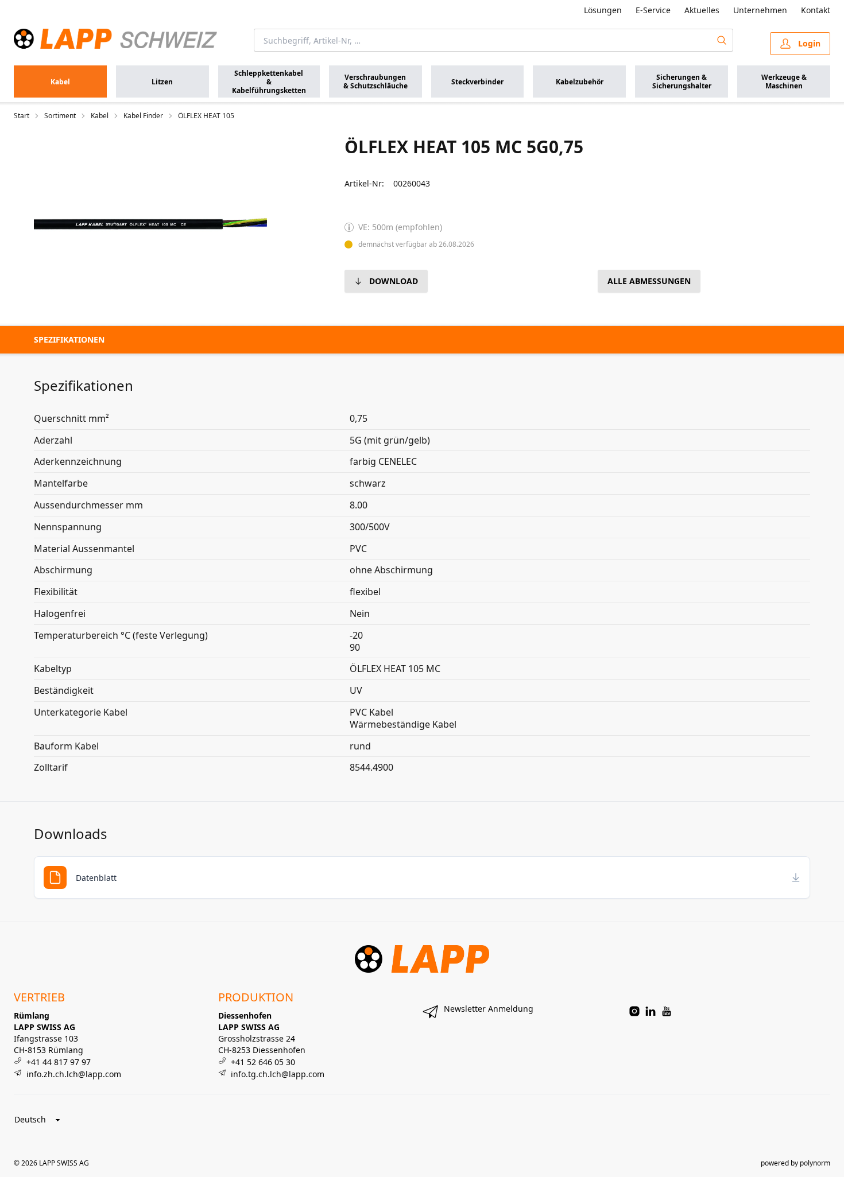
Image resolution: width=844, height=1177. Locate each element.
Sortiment (60, 116)
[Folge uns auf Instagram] (634, 1011)
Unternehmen (760, 10)
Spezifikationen (69, 339)
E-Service (653, 10)
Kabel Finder (143, 116)
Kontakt (815, 10)
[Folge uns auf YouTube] (667, 1011)
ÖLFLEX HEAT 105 (206, 116)
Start (21, 116)
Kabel (100, 116)
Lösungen (603, 10)
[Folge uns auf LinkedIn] (650, 1011)
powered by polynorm (795, 1163)
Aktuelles (701, 10)
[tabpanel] (150, 224)
